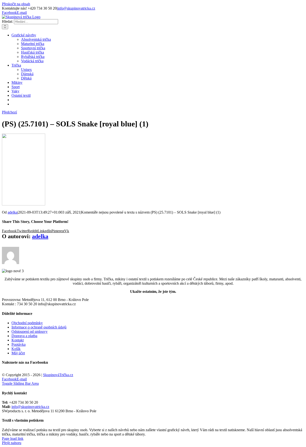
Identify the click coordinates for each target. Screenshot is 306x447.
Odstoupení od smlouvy (29, 331)
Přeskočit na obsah (16, 4)
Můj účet (18, 353)
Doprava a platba (24, 336)
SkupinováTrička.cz (58, 375)
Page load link (12, 438)
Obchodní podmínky (27, 323)
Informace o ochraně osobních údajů (38, 327)
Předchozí (9, 112)
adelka (12, 212)
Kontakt (17, 340)
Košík (16, 349)
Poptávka (18, 344)
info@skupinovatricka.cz (76, 8)
